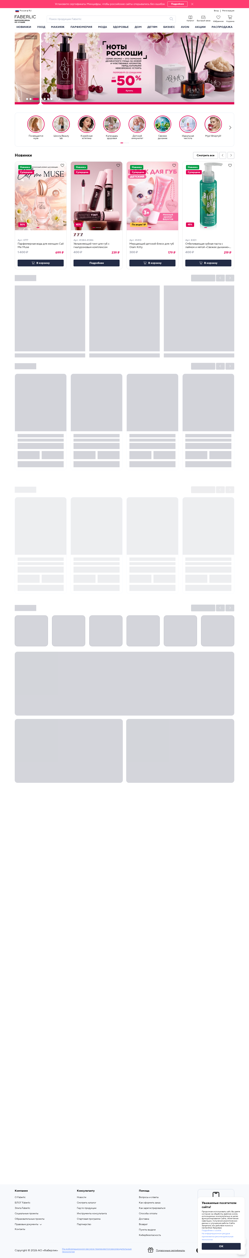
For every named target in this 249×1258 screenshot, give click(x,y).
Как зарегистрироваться (152, 1208)
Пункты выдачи (147, 1229)
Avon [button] (185, 27)
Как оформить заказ (149, 1202)
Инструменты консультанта (92, 1213)
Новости (81, 1197)
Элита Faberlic (22, 1208)
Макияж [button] (58, 27)
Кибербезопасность (150, 1235)
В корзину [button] (43, 263)
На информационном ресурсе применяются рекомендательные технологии (97, 1250)
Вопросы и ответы (149, 1197)
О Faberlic (20, 1197)
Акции (200, 27)
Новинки (23, 27)
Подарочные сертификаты (170, 1250)
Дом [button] (138, 27)
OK (221, 1246)
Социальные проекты (26, 1213)
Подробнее (177, 4)
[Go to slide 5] (44, 227)
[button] (124, 4)
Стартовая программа (88, 1218)
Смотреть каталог (86, 1202)
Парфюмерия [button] (81, 27)
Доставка (144, 1218)
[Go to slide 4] (154, 227)
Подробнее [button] (96, 263)
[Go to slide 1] (38, 227)
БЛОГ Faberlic (22, 1202)
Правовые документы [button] (26, 1224)
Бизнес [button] (169, 27)
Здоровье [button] (121, 27)
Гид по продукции (86, 1208)
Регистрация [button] (228, 11)
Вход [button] (216, 11)
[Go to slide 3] (41, 227)
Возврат (143, 1224)
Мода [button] (102, 27)
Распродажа (222, 27)
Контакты (20, 1229)
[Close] (192, 4)
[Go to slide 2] (40, 227)
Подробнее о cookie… (212, 1230)
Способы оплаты (148, 1213)
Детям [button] (152, 27)
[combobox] (108, 19)
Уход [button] (41, 27)
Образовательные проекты (30, 1218)
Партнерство (84, 1224)
